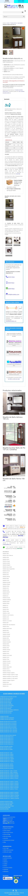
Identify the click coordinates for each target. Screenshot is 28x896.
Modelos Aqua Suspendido (9, 568)
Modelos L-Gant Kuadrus (8, 615)
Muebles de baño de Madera (6, 711)
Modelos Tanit (6, 651)
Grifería (5, 865)
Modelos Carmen (6, 582)
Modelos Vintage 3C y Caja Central (10, 676)
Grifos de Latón (16, 379)
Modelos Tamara (6, 649)
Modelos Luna (6, 618)
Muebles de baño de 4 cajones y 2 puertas (9, 792)
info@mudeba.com (13, 294)
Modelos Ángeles (6, 565)
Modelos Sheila (6, 645)
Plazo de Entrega (7, 836)
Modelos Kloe (6, 609)
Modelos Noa (6, 630)
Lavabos (5, 863)
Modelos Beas (6, 578)
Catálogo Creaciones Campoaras (7, 717)
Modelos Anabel (6, 563)
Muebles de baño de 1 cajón (6, 752)
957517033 (11, 277)
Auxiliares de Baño (8, 858)
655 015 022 (9, 820)
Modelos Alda (6, 557)
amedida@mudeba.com (11, 321)
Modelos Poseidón (7, 642)
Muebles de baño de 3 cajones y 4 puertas (9, 786)
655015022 (11, 283)
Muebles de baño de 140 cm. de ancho (8, 731)
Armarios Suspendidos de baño (7, 806)
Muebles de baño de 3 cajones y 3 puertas (9, 784)
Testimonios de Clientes (9, 840)
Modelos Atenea (6, 576)
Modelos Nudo (6, 632)
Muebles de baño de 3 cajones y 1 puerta (9, 781)
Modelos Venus (6, 668)
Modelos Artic (6, 574)
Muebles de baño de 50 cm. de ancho (8, 721)
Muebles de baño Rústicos (6, 701)
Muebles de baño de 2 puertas (6, 765)
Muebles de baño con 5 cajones (7, 758)
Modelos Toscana (6, 661)
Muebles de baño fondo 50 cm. (7, 741)
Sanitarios (6, 869)
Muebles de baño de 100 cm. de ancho (8, 728)
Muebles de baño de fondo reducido (8, 735)
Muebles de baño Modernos (6, 699)
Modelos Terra (6, 657)
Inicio (8, 23)
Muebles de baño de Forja (5, 712)
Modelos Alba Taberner (8, 555)
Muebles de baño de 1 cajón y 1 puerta (8, 770)
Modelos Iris (5, 605)
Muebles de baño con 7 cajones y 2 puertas (9, 798)
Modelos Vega (6, 665)
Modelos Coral (6, 590)
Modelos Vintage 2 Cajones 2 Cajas (10, 674)
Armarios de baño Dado (5, 807)
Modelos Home (6, 603)
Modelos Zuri (6, 686)
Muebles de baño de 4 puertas (6, 768)
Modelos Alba (6, 553)
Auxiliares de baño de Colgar (6, 801)
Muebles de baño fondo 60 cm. (7, 744)
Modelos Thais (6, 659)
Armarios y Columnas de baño (6, 803)
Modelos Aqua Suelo (7, 567)
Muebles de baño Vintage (5, 702)
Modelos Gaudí (6, 601)
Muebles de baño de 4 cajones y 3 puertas (9, 793)
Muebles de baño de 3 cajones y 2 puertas (9, 783)
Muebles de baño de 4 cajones (6, 757)
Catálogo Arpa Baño (4, 716)
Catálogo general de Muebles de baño (8, 696)
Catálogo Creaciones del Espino (7, 719)
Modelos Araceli (6, 570)
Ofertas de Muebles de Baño (6, 746)
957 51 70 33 (10, 818)
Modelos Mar (6, 622)
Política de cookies (8, 852)
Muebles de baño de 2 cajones (6, 754)
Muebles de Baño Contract (6, 747)
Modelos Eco (5, 595)
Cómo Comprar (7, 830)
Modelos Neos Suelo (7, 628)
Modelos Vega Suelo (7, 667)
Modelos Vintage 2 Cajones (9, 672)
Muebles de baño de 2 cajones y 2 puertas (9, 775)
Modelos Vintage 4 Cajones (9, 680)
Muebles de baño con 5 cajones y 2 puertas (9, 795)
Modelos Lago (6, 611)
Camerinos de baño (4, 809)
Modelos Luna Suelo (7, 620)
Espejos (5, 860)
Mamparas (6, 871)
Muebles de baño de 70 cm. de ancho (8, 724)
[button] (23, 28)
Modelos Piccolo (6, 640)
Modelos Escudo (6, 597)
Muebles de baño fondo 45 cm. (7, 739)
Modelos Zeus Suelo (7, 684)
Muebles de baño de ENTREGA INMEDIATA (9, 710)
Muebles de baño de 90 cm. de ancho (8, 727)
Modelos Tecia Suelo (7, 655)
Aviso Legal (6, 848)
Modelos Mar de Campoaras (9, 624)
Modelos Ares (6, 572)
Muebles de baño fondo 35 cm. (7, 736)
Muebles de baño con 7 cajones (7, 761)
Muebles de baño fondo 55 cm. (7, 742)
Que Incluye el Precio (8, 832)
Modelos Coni (6, 588)
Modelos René (6, 643)
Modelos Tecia (6, 653)
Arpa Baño (20, 23)
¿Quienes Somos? (7, 828)
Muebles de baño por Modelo (6, 698)
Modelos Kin (5, 607)
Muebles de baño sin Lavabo (6, 749)
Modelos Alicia (6, 559)
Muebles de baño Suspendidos (7, 705)
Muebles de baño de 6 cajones (6, 760)
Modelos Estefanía (7, 599)
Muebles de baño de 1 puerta (6, 764)
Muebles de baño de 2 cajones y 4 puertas (9, 776)
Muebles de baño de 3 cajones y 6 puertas (9, 787)
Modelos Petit (6, 638)
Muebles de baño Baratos (5, 708)
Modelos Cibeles (6, 584)
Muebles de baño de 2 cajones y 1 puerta (9, 773)
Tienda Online (13, 23)
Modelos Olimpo (6, 634)
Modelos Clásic (6, 586)
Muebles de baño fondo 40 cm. (7, 738)
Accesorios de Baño (8, 867)
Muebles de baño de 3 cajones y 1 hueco (9, 789)
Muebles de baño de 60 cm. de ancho (8, 723)
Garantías (6, 838)
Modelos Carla (6, 580)
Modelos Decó (6, 593)
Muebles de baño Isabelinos (6, 704)
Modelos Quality (6, 636)
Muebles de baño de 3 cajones (6, 755)
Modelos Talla (6, 647)
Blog (5, 842)
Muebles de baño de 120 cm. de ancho (8, 730)
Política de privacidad (8, 850)
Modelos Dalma (6, 592)
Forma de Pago (7, 834)
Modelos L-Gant (6, 613)
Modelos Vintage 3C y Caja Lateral (10, 678)
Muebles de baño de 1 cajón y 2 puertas (9, 772)
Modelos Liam (6, 617)
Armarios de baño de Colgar (6, 804)
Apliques (6, 861)
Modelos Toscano (6, 663)
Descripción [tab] (6, 99)
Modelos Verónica (7, 670)
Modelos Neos (6, 626)
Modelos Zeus (6, 682)
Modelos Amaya (6, 561)
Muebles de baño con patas (6, 707)
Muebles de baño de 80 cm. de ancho (8, 726)
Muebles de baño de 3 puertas (6, 766)
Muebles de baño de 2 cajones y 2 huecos (9, 778)
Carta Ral (18, 173)
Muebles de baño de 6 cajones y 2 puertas (9, 796)
